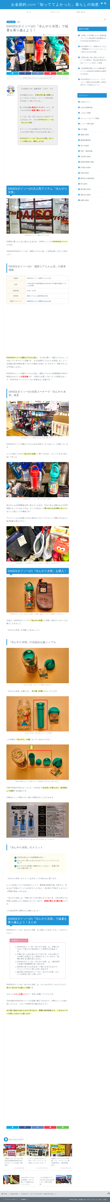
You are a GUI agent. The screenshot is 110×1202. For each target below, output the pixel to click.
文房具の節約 (85, 156)
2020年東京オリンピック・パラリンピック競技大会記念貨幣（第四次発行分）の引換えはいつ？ (93, 82)
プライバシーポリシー (11, 1199)
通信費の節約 (85, 189)
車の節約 (83, 184)
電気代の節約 (85, 195)
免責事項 (23, 1199)
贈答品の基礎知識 (87, 178)
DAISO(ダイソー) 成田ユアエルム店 (39, 301)
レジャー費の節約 (87, 124)
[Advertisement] (38, 166)
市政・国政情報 (86, 151)
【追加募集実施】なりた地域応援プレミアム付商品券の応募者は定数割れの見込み (93, 71)
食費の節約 (84, 200)
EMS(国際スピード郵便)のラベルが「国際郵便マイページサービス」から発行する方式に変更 (93, 49)
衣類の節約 (84, 173)
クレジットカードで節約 (89, 118)
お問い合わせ (80, 12)
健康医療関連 (85, 140)
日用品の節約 (11, 22)
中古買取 (83, 129)
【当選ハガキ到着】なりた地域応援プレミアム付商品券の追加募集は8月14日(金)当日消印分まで (93, 38)
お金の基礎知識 (86, 107)
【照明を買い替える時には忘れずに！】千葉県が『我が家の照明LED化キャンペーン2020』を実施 (93, 60)
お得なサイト (85, 102)
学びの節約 (84, 146)
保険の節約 (84, 135)
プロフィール (55, 12)
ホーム (29, 12)
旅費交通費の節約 (87, 162)
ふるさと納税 (85, 113)
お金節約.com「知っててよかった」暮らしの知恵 (55, 4)
